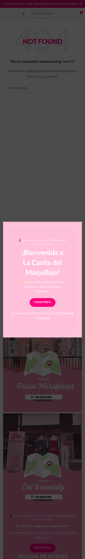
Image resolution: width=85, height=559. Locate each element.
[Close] (80, 216)
